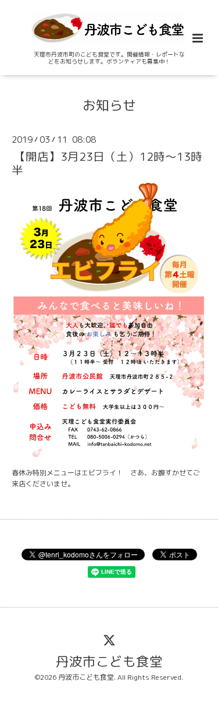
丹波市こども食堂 (109, 661)
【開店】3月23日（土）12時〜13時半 (107, 163)
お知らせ (109, 105)
